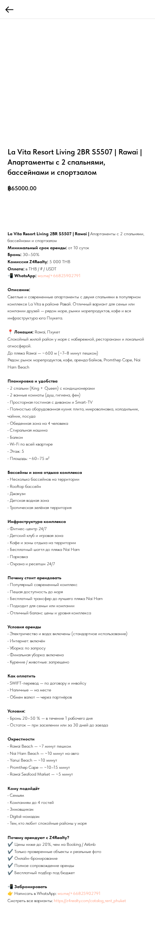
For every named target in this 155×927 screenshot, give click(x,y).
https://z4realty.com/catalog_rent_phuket (90, 900)
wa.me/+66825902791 (59, 275)
